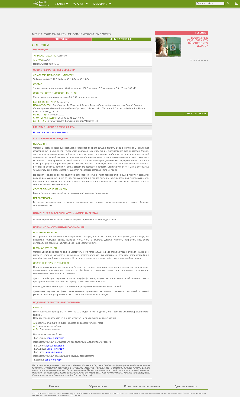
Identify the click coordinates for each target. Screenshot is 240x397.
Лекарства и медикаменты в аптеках (89, 34)
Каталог (78, 3)
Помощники (100, 3)
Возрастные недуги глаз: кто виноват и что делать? (197, 41)
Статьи (60, 3)
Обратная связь (98, 386)
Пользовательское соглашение (142, 386)
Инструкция (62, 39)
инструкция (58, 338)
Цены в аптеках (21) (121, 39)
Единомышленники (186, 386)
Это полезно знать (55, 34)
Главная (37, 34)
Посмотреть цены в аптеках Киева (50, 132)
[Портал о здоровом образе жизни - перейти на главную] (40, 6)
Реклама (54, 386)
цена (49, 338)
